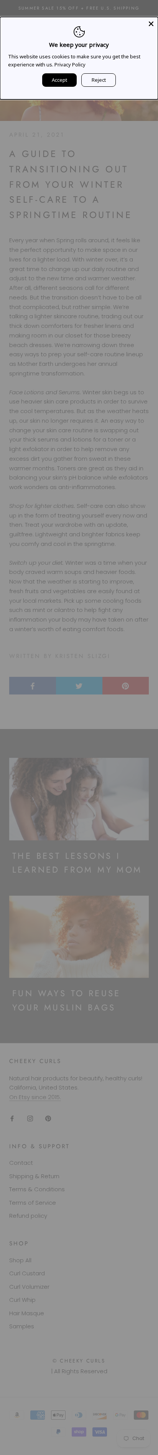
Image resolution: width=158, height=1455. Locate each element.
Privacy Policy (70, 64)
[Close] (151, 24)
